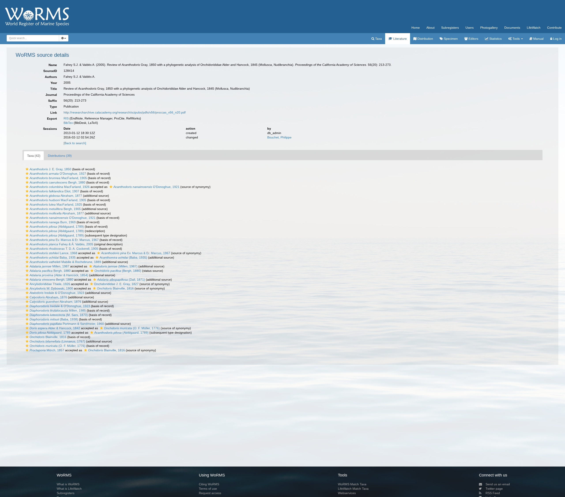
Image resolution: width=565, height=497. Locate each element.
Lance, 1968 (53, 253)
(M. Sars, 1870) (59, 315)
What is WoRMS (68, 484)
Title (53, 89)
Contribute (554, 27)
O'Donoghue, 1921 (146, 187)
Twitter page (494, 488)
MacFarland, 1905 (58, 178)
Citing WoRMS (209, 484)
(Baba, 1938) (54, 319)
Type (53, 106)
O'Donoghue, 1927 (58, 173)
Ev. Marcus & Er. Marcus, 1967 (64, 240)
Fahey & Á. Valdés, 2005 (61, 244)
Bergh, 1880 (57, 182)
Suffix (52, 100)
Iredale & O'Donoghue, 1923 (57, 293)
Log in (557, 38)
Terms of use (208, 488)
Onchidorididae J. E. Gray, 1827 (116, 284)
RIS (66, 118)
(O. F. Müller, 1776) (132, 328)
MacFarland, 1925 (56, 204)
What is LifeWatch (69, 488)
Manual (538, 38)
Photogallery (489, 27)
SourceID (50, 71)
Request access (210, 493)
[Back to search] (75, 143)
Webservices (347, 493)
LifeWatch (534, 27)
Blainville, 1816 (115, 288)
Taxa (378, 38)
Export (52, 118)
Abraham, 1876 (48, 297)
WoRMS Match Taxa (352, 484)
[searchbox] (31, 38)
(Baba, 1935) (123, 257)
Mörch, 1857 (47, 350)
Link (53, 112)
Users (469, 27)
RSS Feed (493, 493)
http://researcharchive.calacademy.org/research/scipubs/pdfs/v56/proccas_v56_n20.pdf (125, 112)
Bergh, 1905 (55, 209)
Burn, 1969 (53, 222)
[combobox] (33, 38)
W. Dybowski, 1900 (51, 288)
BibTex (68, 123)
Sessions (50, 128)
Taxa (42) (33, 155)
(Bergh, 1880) (117, 270)
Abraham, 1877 (56, 195)
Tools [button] (516, 38)
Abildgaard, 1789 (50, 332)
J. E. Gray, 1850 (50, 169)
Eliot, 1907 (54, 191)
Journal (51, 94)
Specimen (450, 38)
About (430, 27)
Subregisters (450, 27)
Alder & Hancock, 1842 (55, 328)
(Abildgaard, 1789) (57, 226)
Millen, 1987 (49, 266)
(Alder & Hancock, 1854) (59, 275)
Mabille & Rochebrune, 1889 (65, 262)
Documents (512, 27)
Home (415, 27)
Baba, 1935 (53, 257)
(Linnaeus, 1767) (57, 341)
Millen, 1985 (58, 310)
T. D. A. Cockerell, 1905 (64, 248)
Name (53, 65)
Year (54, 83)
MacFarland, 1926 (60, 187)
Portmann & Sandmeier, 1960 (67, 323)
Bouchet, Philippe (279, 137)
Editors (473, 38)
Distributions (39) (60, 155)
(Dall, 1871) (121, 279)
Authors (51, 77)
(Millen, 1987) (115, 266)
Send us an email (498, 484)
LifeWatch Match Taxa (353, 488)
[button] (27, 169)
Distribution (424, 38)
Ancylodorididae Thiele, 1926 (50, 284)
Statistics (495, 38)
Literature (399, 38)
